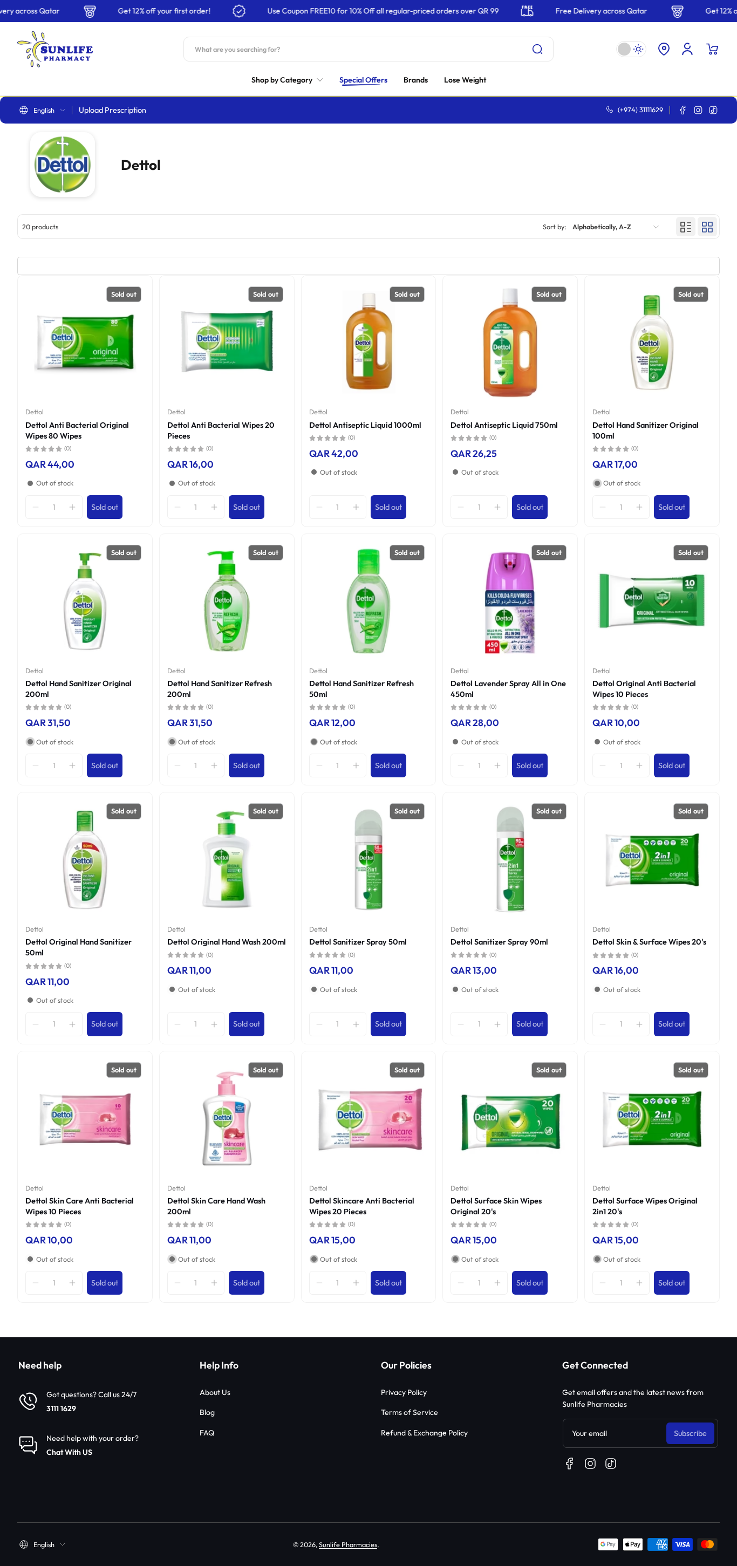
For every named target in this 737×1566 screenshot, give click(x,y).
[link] (291, 80)
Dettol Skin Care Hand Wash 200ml (216, 1206)
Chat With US (69, 1452)
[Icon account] (687, 49)
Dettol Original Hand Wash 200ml (226, 942)
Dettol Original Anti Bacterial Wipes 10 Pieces (644, 689)
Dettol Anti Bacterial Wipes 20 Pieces (221, 430)
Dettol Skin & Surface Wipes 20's (649, 942)
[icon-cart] (712, 49)
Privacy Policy (404, 1392)
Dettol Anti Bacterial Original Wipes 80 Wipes (77, 430)
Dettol (34, 411)
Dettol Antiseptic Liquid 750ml (504, 425)
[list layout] (685, 227)
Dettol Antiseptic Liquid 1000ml (365, 425)
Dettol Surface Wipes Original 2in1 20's (645, 1206)
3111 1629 (61, 1408)
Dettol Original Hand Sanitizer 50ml (78, 947)
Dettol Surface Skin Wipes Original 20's (496, 1206)
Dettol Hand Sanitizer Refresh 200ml (219, 689)
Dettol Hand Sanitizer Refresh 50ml (361, 689)
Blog (207, 1412)
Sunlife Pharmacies (348, 1544)
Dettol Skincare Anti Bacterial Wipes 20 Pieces (361, 1206)
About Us (215, 1392)
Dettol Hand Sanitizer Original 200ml (78, 689)
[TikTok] (713, 110)
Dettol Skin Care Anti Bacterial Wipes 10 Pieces (79, 1206)
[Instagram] (698, 110)
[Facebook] (683, 110)
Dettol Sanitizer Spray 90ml (499, 942)
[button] (663, 49)
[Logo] (55, 49)
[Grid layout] (707, 227)
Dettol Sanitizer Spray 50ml (358, 942)
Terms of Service (409, 1412)
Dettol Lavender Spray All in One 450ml (508, 689)
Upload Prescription (112, 110)
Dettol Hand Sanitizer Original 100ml (645, 430)
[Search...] (537, 49)
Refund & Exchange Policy (424, 1433)
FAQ (207, 1433)
